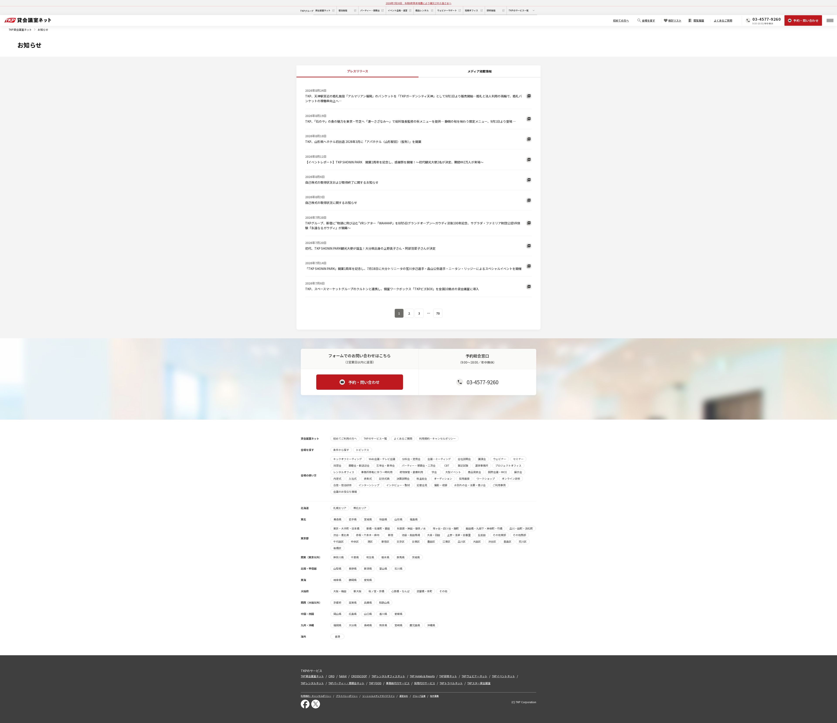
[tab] (357, 71)
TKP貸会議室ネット (20, 29)
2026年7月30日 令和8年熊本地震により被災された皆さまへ (418, 3)
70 (438, 313)
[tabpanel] (418, 200)
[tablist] (418, 71)
